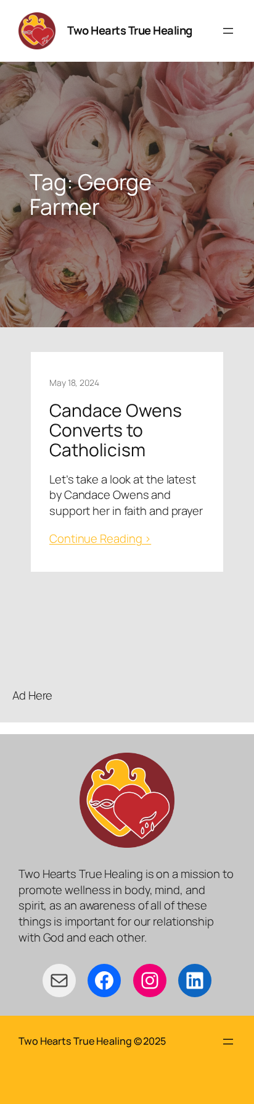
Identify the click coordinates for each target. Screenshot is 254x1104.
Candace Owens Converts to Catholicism (115, 430)
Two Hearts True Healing (129, 30)
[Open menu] (228, 30)
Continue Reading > (100, 538)
